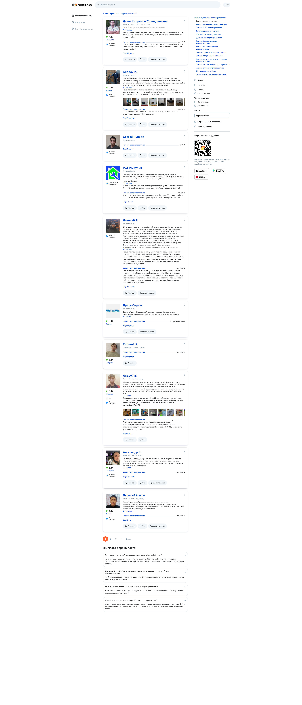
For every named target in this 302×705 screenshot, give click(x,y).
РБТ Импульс (132, 167)
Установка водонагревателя (207, 31)
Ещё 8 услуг (128, 149)
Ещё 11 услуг (128, 356)
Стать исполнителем (84, 29)
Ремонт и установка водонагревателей (210, 18)
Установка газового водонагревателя (211, 74)
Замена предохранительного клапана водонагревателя (211, 60)
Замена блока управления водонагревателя (207, 42)
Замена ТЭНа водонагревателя (209, 28)
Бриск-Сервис (133, 305)
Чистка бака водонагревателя (208, 34)
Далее (128, 539)
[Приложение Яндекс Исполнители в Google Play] (219, 170)
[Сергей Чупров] (113, 142)
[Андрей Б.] (113, 381)
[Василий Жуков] (113, 501)
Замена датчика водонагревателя (210, 68)
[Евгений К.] (113, 350)
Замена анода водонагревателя (209, 56)
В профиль (127, 30)
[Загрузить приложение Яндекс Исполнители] (212, 148)
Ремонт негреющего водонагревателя (211, 24)
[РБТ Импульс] (113, 173)
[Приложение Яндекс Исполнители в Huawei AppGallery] (201, 177)
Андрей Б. (130, 375)
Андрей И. (130, 71)
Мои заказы (80, 22)
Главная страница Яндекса (73, 4)
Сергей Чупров (133, 136)
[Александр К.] (113, 458)
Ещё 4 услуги (128, 287)
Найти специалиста (83, 16)
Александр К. (132, 452)
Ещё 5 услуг (128, 202)
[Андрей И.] (113, 77)
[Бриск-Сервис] (113, 311)
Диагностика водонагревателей (209, 38)
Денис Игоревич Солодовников (145, 21)
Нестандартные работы (206, 71)
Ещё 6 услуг (128, 520)
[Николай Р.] (113, 226)
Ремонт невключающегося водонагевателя (207, 48)
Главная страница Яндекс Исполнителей (82, 4)
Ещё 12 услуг (128, 53)
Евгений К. (130, 344)
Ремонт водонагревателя (134, 42)
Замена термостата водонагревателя (211, 52)
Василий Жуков (134, 495)
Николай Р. (130, 220)
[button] (130, 59)
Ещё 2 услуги (128, 477)
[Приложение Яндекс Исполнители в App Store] (201, 170)
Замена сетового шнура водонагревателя (213, 65)
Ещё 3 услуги (128, 118)
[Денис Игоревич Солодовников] (113, 27)
